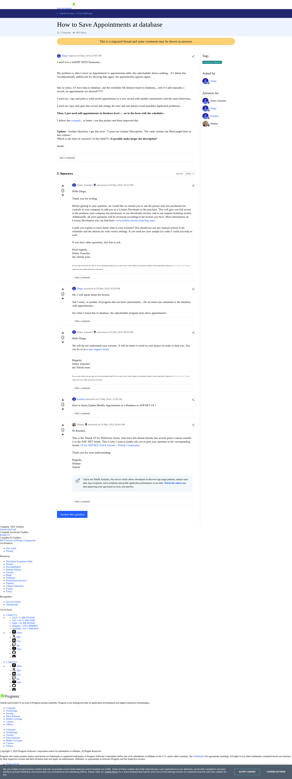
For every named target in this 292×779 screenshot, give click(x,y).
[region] (146, 772)
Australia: (25, 628)
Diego (65, 55)
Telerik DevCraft (8, 529)
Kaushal (81, 399)
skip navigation (64, 8)
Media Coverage (14, 719)
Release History (13, 569)
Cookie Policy (111, 771)
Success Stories (13, 602)
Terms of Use (12, 764)
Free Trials (11, 548)
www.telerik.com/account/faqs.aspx (135, 220)
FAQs (9, 591)
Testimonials (12, 604)
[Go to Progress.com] (10, 697)
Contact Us (11, 615)
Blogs (9, 575)
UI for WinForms (84, 13)
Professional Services (16, 580)
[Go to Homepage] (73, 8)
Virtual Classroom (14, 586)
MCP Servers (6, 540)
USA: (23, 617)
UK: (23, 620)
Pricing (9, 551)
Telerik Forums (66, 13)
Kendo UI (5, 535)
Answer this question (72, 514)
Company (11, 708)
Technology (11, 710)
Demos (9, 564)
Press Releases (13, 716)
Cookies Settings (276, 771)
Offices (9, 724)
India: (23, 623)
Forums (9, 572)
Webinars (10, 578)
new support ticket (98, 349)
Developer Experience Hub (19, 561)
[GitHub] (14, 653)
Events (9, 588)
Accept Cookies (247, 771)
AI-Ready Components (24, 540)
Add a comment (67, 157)
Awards (10, 713)
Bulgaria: (25, 626)
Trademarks (199, 756)
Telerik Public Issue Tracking (181, 265)
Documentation (13, 567)
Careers (9, 721)
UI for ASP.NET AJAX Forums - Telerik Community (109, 445)
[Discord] (14, 656)
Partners (10, 583)
